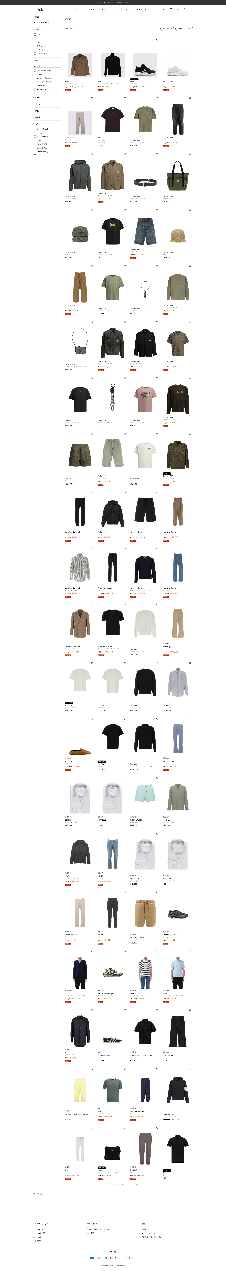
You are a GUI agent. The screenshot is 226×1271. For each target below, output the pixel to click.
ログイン (178, 9)
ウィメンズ (91, 9)
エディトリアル (139, 9)
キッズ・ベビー (108, 9)
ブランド (123, 9)
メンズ (78, 9)
